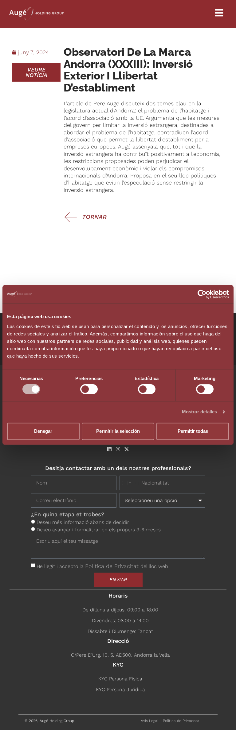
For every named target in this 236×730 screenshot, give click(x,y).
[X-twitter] (126, 449)
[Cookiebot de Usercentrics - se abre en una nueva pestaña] (202, 294)
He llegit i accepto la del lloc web (102, 566)
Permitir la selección (118, 431)
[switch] (89, 389)
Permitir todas (193, 431)
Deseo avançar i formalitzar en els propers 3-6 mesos (99, 530)
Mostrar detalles (199, 412)
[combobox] (130, 483)
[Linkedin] (109, 449)
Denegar (43, 431)
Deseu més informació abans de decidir (83, 522)
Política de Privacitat (112, 566)
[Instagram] (118, 449)
